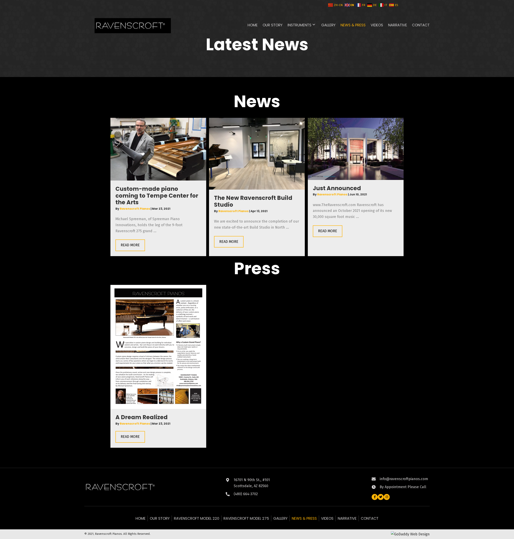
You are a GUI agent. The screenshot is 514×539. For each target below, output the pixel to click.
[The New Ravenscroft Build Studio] (257, 153)
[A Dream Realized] (158, 346)
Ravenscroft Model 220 (196, 518)
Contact (369, 518)
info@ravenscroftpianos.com (404, 479)
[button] (313, 24)
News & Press (304, 518)
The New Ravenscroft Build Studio (253, 201)
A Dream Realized (141, 417)
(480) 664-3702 (246, 494)
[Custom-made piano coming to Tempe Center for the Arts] (158, 149)
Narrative (347, 518)
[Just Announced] (356, 148)
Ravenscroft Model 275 (246, 518)
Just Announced (337, 188)
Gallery (280, 518)
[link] (253, 24)
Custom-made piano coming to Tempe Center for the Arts (156, 195)
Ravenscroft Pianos (135, 209)
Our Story (160, 518)
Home (141, 518)
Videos (327, 518)
